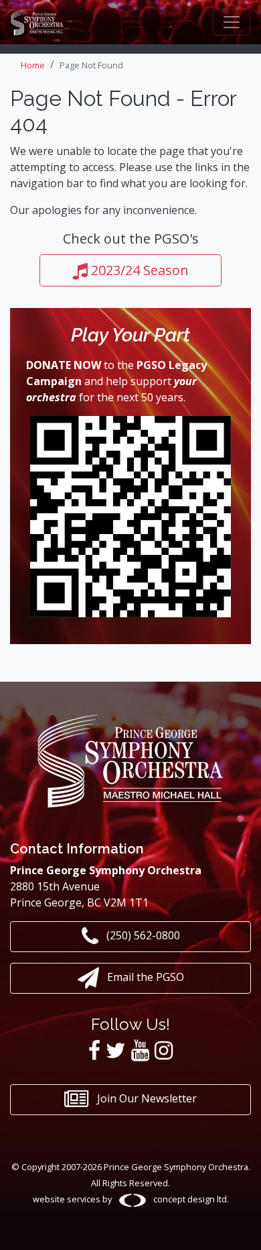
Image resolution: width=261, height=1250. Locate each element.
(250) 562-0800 (142, 936)
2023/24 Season (138, 270)
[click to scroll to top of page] (240, 1225)
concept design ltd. (190, 1199)
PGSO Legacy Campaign (116, 373)
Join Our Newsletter (145, 1098)
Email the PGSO (144, 977)
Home (33, 65)
